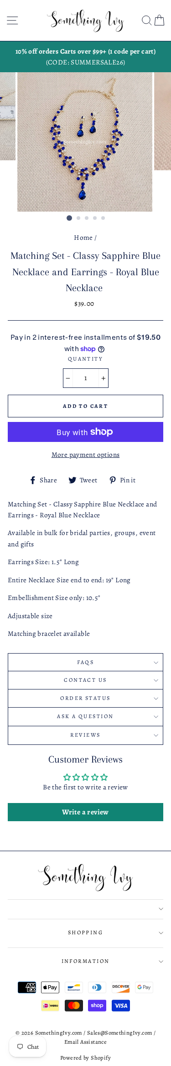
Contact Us (85, 680)
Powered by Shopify (85, 1057)
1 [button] (69, 218)
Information (86, 961)
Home (83, 237)
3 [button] (87, 218)
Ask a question (85, 716)
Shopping (86, 932)
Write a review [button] (85, 812)
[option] (85, 57)
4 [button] (95, 218)
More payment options (86, 454)
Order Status (85, 698)
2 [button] (79, 218)
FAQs (85, 662)
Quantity (86, 358)
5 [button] (103, 218)
